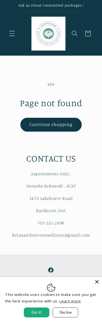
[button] (11, 33)
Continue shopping (51, 124)
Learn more (70, 301)
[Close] (97, 282)
